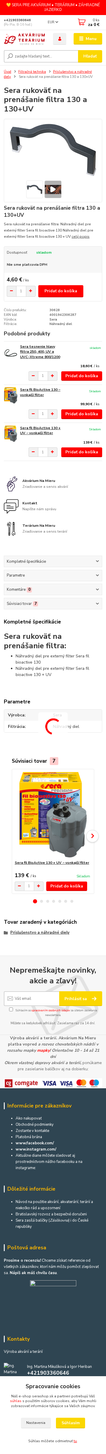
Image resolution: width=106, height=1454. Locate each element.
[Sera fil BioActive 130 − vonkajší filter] (10, 395)
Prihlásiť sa (76, 999)
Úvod (7, 72)
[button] (35, 901)
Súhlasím (71, 1423)
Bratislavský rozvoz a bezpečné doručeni (51, 1214)
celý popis (81, 236)
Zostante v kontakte (32, 1130)
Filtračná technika (32, 72)
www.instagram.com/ (36, 1149)
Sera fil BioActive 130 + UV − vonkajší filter (40, 431)
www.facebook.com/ (35, 1143)
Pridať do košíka (60, 291)
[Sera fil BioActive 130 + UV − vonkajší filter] (10, 434)
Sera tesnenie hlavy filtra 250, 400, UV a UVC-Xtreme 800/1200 (40, 351)
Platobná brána (29, 1137)
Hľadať (90, 56)
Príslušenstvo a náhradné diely (39, 932)
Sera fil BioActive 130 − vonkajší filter (40, 392)
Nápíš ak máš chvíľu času (33, 1273)
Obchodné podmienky (35, 1124)
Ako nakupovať (29, 1118)
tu (75, 1441)
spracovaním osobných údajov (51, 1010)
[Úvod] (24, 39)
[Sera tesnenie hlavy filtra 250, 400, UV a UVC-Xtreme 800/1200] (10, 352)
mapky (43, 1050)
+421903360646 (17, 20)
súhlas (15, 1401)
